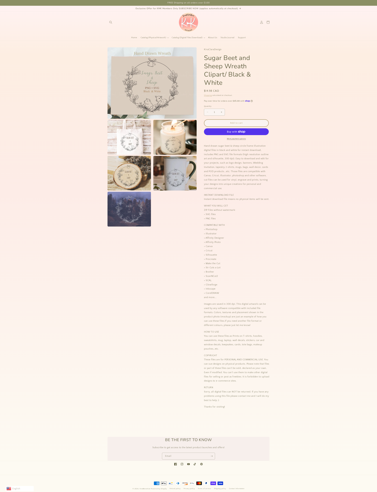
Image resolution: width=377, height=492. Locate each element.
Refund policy (175, 488)
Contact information (236, 488)
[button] (111, 22)
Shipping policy (220, 488)
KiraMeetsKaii (145, 489)
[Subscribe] (211, 456)
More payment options (236, 139)
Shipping (208, 95)
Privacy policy (189, 488)
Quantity (207, 106)
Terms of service (204, 488)
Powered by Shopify (159, 489)
